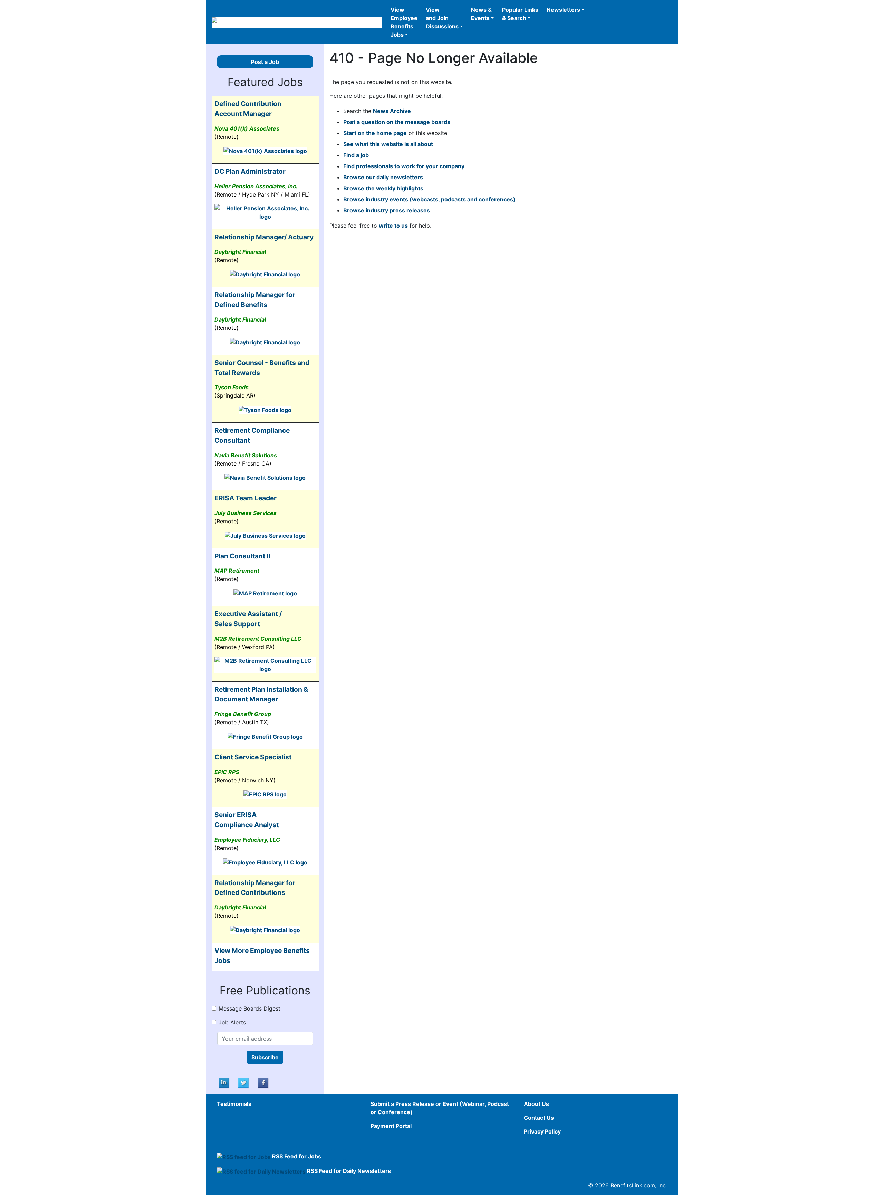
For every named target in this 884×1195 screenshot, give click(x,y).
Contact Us (539, 1117)
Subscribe (265, 1057)
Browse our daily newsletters (383, 177)
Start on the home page (375, 133)
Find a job (356, 155)
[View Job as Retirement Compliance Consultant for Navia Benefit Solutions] (265, 477)
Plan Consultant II (242, 556)
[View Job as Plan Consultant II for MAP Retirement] (265, 592)
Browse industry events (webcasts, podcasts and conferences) (429, 199)
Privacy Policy (542, 1131)
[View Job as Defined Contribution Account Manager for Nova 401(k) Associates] (265, 150)
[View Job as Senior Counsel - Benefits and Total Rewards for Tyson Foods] (265, 409)
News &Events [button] (481, 13)
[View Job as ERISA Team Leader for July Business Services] (265, 535)
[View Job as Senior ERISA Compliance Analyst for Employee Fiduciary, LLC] (265, 861)
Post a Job (265, 61)
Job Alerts (232, 1022)
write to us (393, 225)
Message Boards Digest (249, 1008)
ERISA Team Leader (245, 498)
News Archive (392, 110)
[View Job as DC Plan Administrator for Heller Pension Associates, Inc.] (265, 211)
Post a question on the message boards (396, 121)
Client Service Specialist (252, 757)
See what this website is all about (388, 144)
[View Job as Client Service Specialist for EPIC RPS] (265, 794)
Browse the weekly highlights (383, 188)
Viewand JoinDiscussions (442, 18)
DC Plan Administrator (250, 171)
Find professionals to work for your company (403, 166)
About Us (536, 1103)
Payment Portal (391, 1125)
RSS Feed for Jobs (296, 1156)
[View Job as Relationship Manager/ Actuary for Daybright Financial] (265, 273)
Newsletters (563, 9)
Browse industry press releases (386, 210)
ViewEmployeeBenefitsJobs (404, 22)
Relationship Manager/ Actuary (264, 237)
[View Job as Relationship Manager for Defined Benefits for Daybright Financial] (265, 341)
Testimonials (234, 1103)
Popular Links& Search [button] (520, 13)
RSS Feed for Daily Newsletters (349, 1170)
